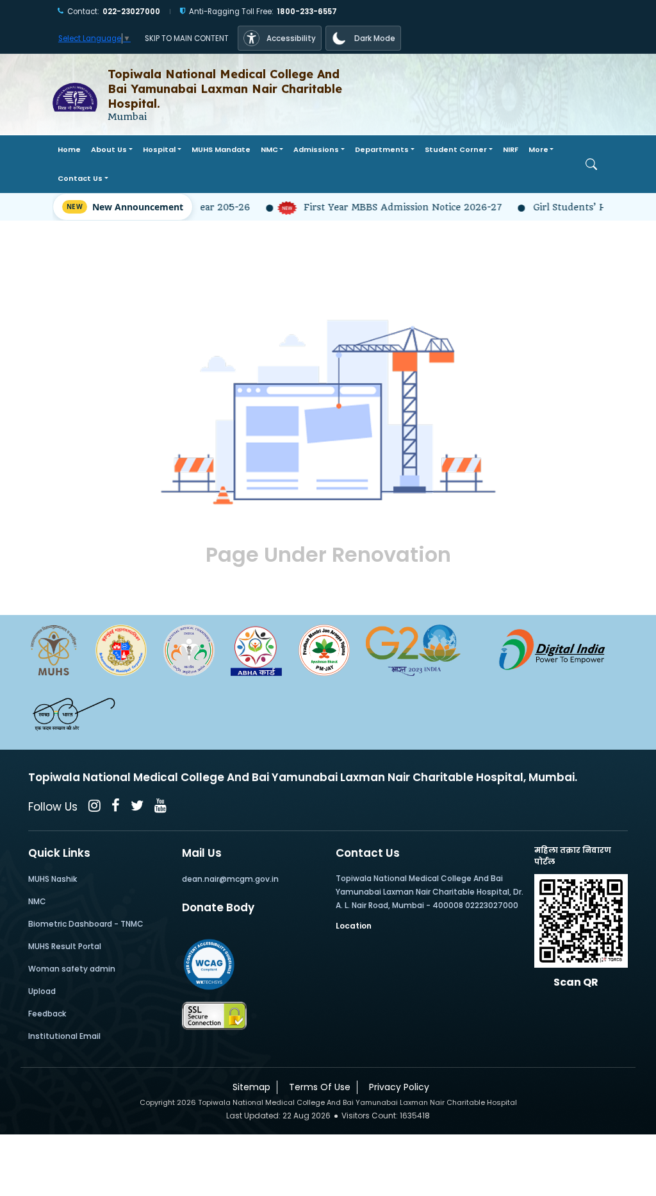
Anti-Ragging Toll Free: (263, 11)
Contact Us (80, 178)
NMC (269, 149)
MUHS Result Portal (64, 946)
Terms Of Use (317, 1087)
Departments (382, 149)
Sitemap (248, 1087)
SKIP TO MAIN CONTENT (187, 38)
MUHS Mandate (221, 149)
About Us (109, 149)
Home (69, 149)
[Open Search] (591, 164)
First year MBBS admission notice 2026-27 (386, 207)
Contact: (113, 11)
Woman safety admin (71, 968)
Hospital (159, 149)
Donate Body (218, 907)
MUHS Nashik (52, 878)
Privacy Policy (396, 1087)
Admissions (316, 149)
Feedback (47, 1013)
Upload (42, 991)
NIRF (510, 149)
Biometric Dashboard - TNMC (86, 923)
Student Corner (456, 149)
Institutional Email (64, 1036)
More (538, 149)
